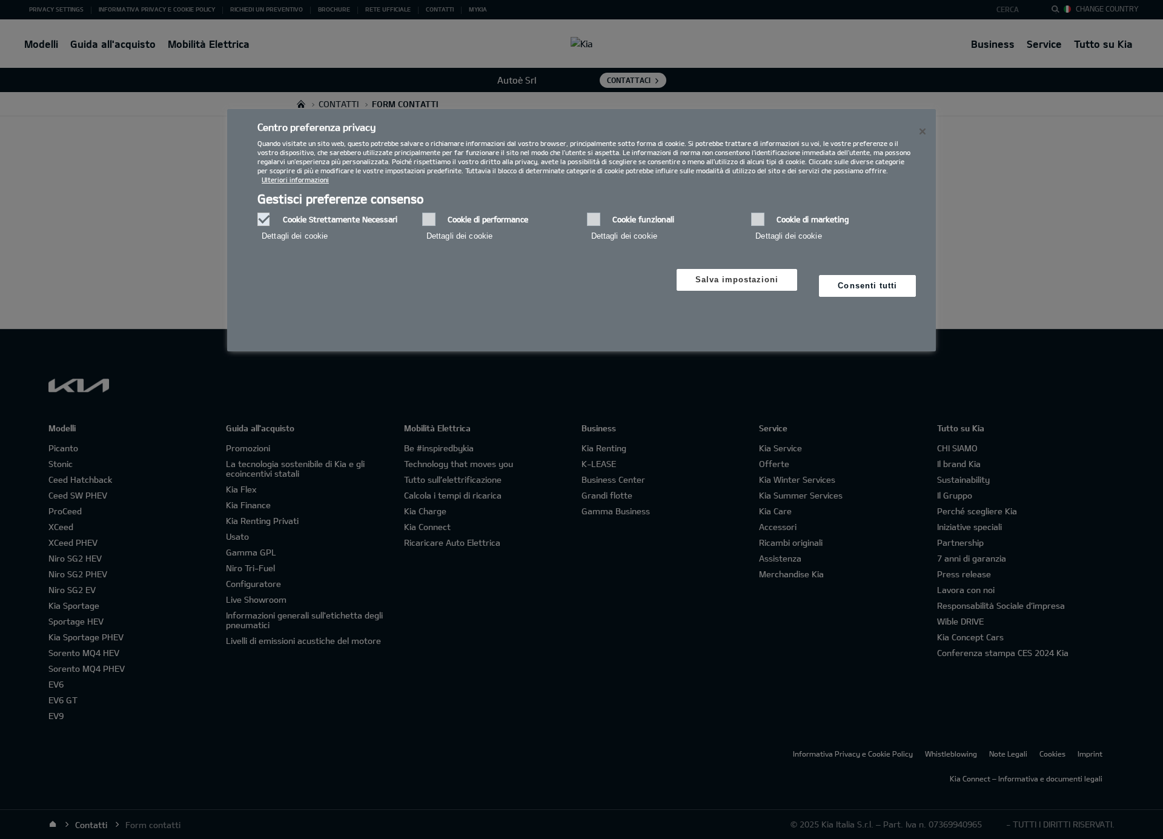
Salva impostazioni (737, 279)
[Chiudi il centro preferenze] (922, 131)
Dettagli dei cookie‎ (295, 235)
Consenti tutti (867, 285)
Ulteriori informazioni (295, 180)
